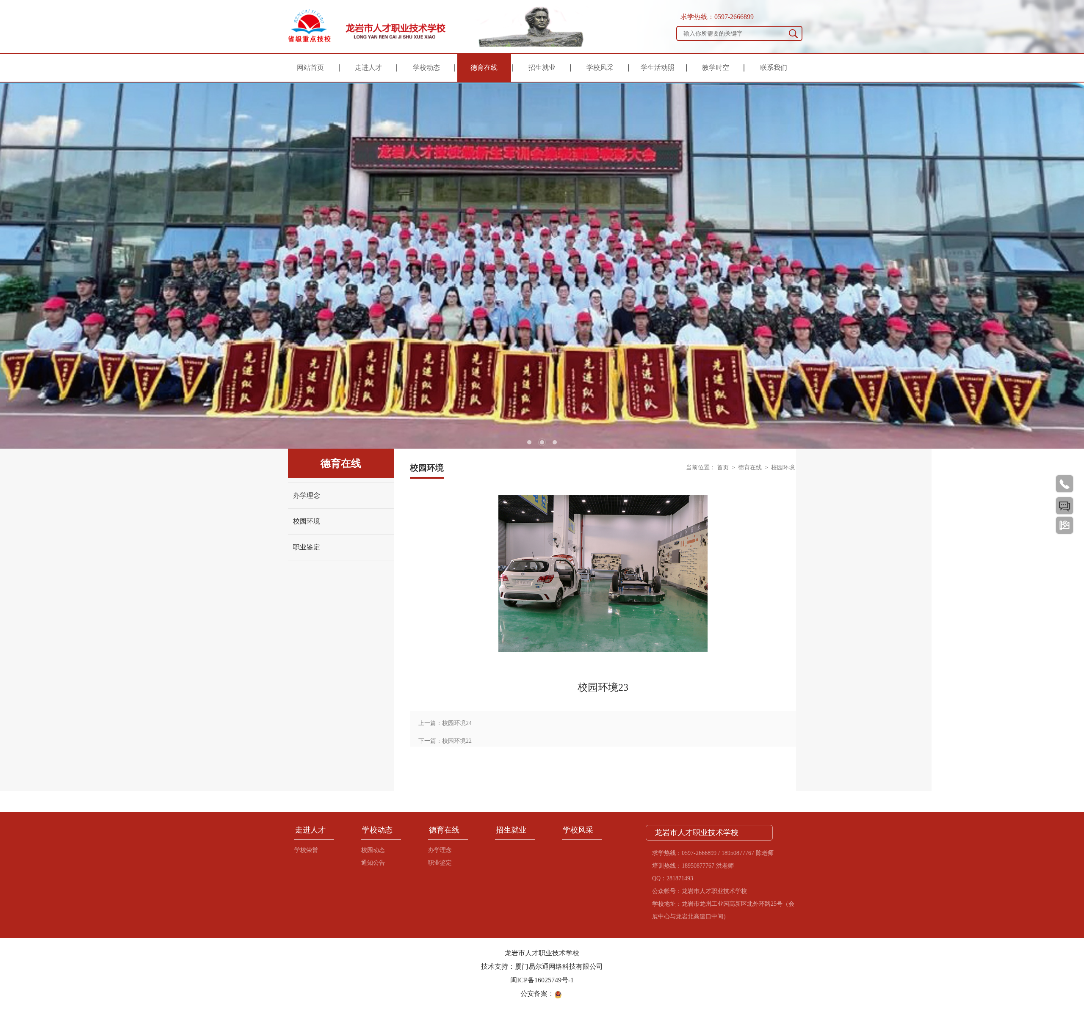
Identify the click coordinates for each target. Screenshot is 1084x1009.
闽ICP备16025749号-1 (542, 980)
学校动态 (426, 67)
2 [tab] (542, 442)
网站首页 (310, 67)
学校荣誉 (306, 850)
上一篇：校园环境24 (445, 723)
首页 (723, 467)
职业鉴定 (306, 547)
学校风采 (600, 67)
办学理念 (306, 495)
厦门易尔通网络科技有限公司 (559, 966)
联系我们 (773, 67)
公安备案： (537, 993)
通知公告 (373, 863)
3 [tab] (555, 442)
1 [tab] (529, 442)
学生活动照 (658, 67)
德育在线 (484, 67)
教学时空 (715, 67)
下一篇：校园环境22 (445, 741)
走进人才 (368, 67)
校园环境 (306, 521)
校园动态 (373, 850)
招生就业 (542, 67)
